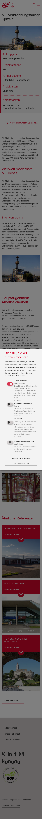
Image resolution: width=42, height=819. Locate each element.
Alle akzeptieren (19, 464)
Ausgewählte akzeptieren (21, 458)
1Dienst (17, 400)
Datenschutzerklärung (18, 376)
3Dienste (18, 418)
